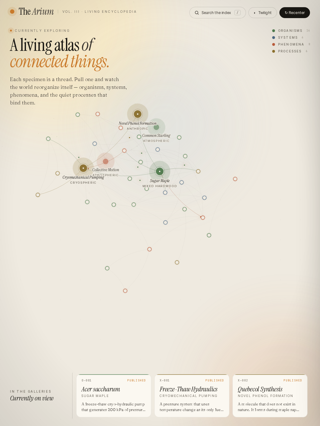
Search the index (220, 12)
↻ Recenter (295, 12)
